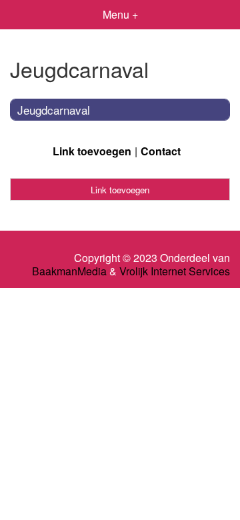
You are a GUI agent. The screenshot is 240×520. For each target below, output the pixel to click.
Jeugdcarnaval (53, 109)
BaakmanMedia (69, 271)
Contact (161, 151)
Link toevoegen (92, 151)
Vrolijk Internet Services (174, 271)
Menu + (120, 14)
